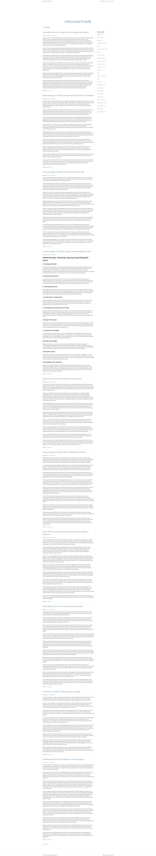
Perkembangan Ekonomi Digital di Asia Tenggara (63, 759)
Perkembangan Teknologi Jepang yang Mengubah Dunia (67, 251)
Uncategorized (49, 90)
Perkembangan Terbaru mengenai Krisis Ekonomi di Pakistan (68, 95)
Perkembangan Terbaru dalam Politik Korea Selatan (65, 452)
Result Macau (100, 34)
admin (56, 35)
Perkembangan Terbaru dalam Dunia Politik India (63, 172)
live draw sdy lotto (101, 111)
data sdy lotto (100, 91)
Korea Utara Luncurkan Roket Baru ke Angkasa (62, 379)
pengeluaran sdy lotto (102, 102)
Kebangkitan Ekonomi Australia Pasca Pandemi (63, 606)
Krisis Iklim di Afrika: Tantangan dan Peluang (61, 691)
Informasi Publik (78, 21)
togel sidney (100, 108)
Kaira (51, 855)
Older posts (45, 844)
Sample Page (47, 27)
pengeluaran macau (101, 105)
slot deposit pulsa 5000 (102, 49)
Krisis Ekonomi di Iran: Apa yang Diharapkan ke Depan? (66, 32)
